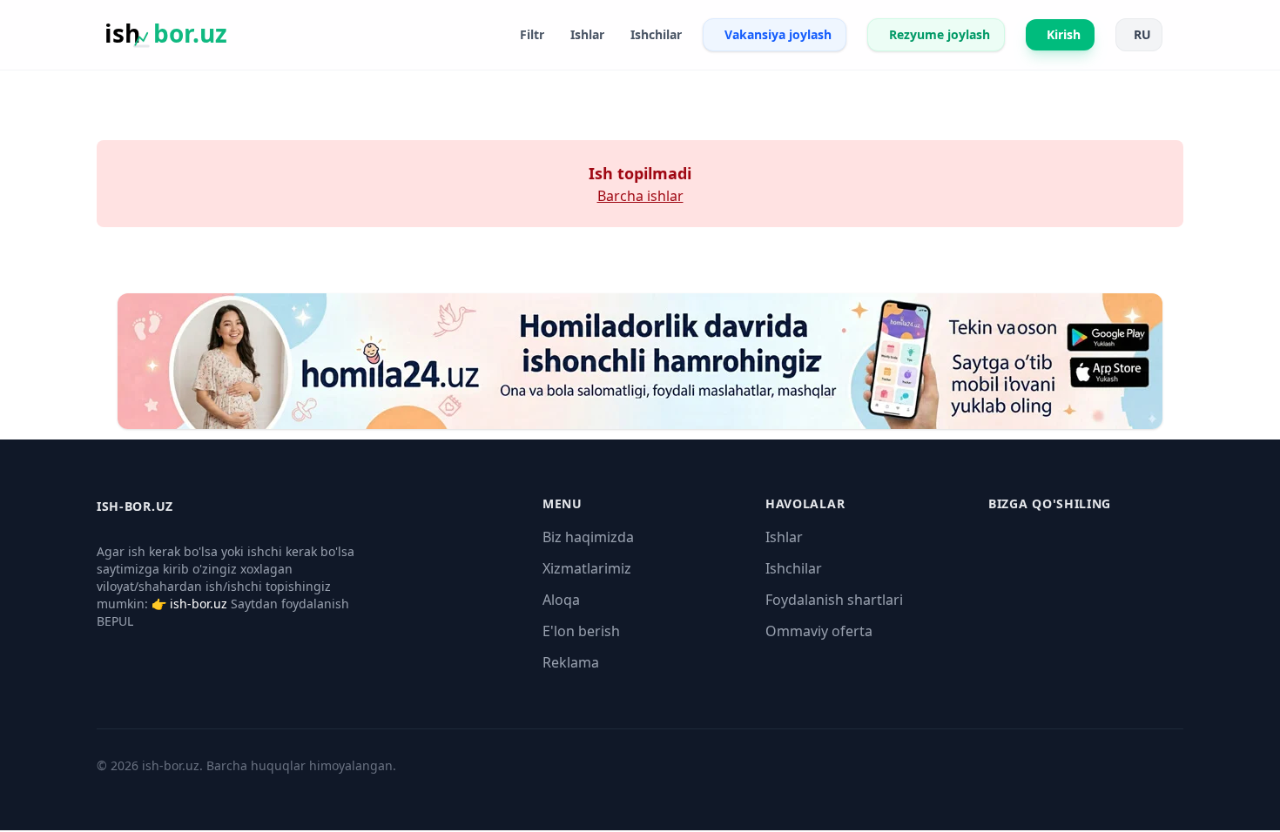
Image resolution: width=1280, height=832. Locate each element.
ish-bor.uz (198, 603)
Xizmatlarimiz (586, 568)
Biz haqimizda (588, 537)
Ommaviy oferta (818, 631)
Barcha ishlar (640, 195)
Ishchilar (793, 568)
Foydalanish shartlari (834, 599)
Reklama (570, 662)
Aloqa (561, 599)
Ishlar (784, 537)
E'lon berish (581, 631)
